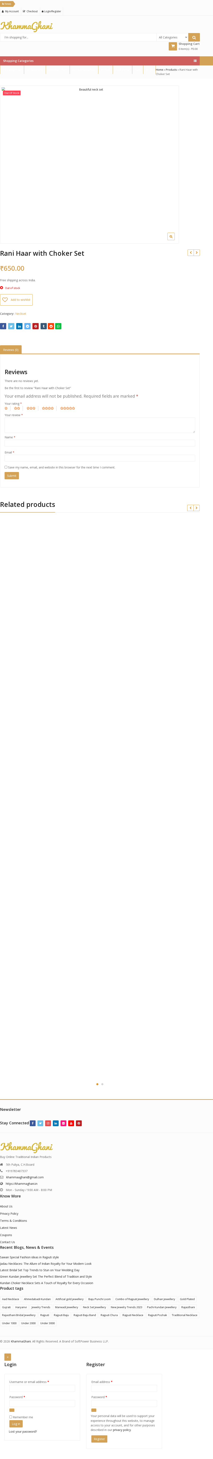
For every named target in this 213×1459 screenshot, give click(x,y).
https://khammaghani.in (21, 1184)
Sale (138, 69)
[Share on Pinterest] (35, 326)
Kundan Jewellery (84, 69)
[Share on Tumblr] (44, 326)
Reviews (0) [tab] (11, 350)
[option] (89, 164)
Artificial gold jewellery (70, 1299)
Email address (107, 1382)
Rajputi (44, 1315)
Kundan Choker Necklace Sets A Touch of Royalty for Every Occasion (46, 1283)
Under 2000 (28, 1323)
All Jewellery (35, 69)
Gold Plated (187, 1299)
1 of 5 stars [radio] (7, 408)
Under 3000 (47, 1323)
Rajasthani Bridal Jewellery (19, 1315)
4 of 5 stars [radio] (49, 408)
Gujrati (6, 1307)
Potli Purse (122, 69)
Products (171, 69)
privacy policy (122, 1430)
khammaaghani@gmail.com (25, 1177)
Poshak (105, 69)
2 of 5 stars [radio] (18, 408)
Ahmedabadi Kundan (37, 1299)
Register (99, 1439)
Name (10, 437)
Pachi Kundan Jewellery (162, 1307)
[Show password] (11, 1410)
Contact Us (7, 1242)
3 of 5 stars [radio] (32, 408)
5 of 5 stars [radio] (69, 408)
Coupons (6, 1235)
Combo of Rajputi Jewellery (132, 1299)
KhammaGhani (21, 1341)
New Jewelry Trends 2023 (126, 1307)
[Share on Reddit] (51, 326)
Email (9, 452)
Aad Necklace (10, 1299)
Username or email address (35, 1382)
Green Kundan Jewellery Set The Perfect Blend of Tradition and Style (46, 1276)
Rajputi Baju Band (85, 1315)
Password (23, 1397)
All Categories (12, 69)
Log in (16, 1424)
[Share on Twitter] (11, 326)
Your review (14, 415)
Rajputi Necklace (133, 1315)
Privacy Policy (9, 1214)
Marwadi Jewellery (66, 1307)
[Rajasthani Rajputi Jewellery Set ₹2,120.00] (191, 253)
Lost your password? (23, 1431)
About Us (6, 1206)
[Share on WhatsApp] (58, 326)
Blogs (149, 69)
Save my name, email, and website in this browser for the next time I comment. (61, 467)
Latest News (8, 1228)
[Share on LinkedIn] (19, 326)
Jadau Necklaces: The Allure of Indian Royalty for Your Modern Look (46, 1264)
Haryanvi (21, 1307)
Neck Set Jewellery (94, 1307)
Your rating (13, 404)
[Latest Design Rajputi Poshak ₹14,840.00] (197, 253)
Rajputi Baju (61, 1315)
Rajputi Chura (109, 1315)
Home (159, 69)
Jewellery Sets (57, 69)
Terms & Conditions (13, 1221)
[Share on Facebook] (3, 326)
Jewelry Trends (41, 1307)
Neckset (20, 314)
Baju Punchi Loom (99, 1299)
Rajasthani (188, 1307)
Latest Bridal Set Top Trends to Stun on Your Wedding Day (39, 1270)
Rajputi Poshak (157, 1315)
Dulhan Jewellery (164, 1299)
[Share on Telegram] (27, 326)
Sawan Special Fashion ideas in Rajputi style (29, 1257)
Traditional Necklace (184, 1315)
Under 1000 (9, 1323)
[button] (196, 239)
